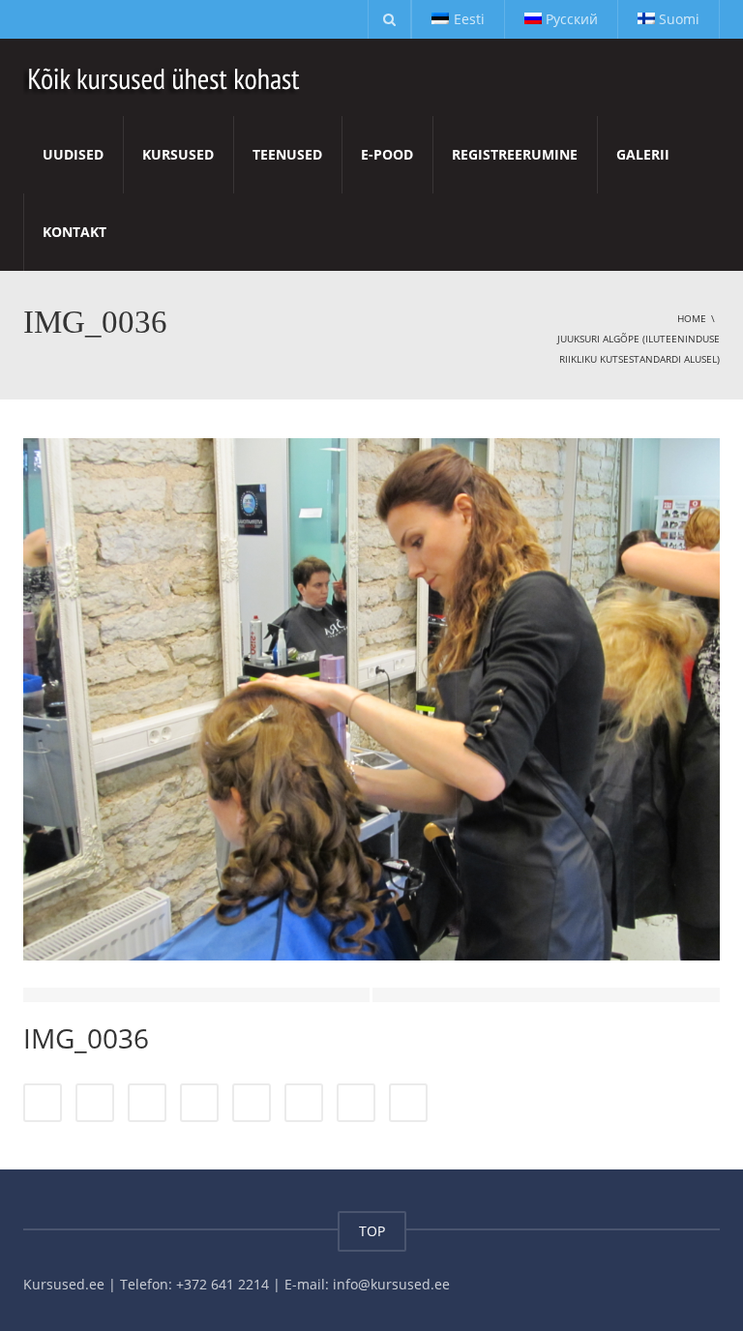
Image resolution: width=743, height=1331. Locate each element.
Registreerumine (515, 154)
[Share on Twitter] (94, 1102)
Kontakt (74, 231)
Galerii (642, 154)
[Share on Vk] (356, 1102)
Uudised (73, 154)
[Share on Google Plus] (251, 1102)
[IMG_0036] (371, 698)
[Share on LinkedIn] (147, 1102)
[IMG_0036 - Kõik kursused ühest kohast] (165, 77)
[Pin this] (303, 1102)
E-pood (387, 154)
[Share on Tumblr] (199, 1102)
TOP (372, 1231)
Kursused (178, 154)
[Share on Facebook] (42, 1102)
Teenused (287, 154)
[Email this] (408, 1102)
